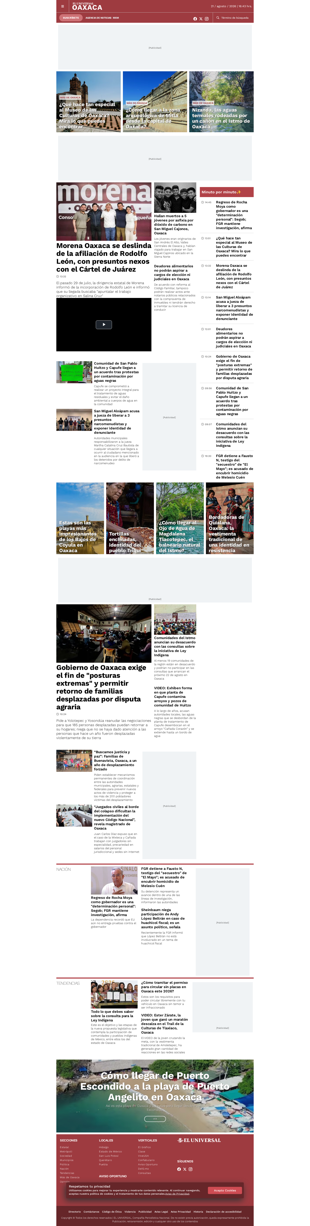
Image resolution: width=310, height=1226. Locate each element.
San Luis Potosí (109, 1155)
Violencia (130, 1211)
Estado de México (110, 1151)
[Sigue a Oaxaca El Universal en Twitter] (202, 19)
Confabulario (146, 1160)
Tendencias (67, 1173)
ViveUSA (143, 1155)
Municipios (67, 1160)
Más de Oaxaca (70, 97)
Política (64, 1164)
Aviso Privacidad (181, 1211)
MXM (116, 17)
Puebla (103, 1164)
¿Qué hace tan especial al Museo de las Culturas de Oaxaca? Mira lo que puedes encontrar (87, 115)
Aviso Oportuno (148, 1164)
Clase (141, 1151)
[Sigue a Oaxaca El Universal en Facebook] (196, 19)
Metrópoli (66, 1151)
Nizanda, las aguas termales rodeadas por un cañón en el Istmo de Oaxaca (221, 118)
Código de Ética (112, 1211)
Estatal (64, 1147)
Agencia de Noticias (98, 17)
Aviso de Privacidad (177, 1193)
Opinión (65, 1181)
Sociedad (66, 1155)
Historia (198, 1211)
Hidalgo (104, 1147)
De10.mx (143, 1168)
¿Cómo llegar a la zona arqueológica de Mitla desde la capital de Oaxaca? (153, 118)
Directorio (75, 1211)
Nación (64, 1168)
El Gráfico (144, 1147)
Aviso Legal (161, 1211)
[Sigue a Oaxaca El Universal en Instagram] (208, 19)
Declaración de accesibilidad (223, 1211)
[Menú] (62, 6)
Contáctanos (91, 1211)
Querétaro (105, 1160)
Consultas (144, 1173)
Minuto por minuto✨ (222, 192)
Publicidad (145, 1211)
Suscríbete (71, 17)
